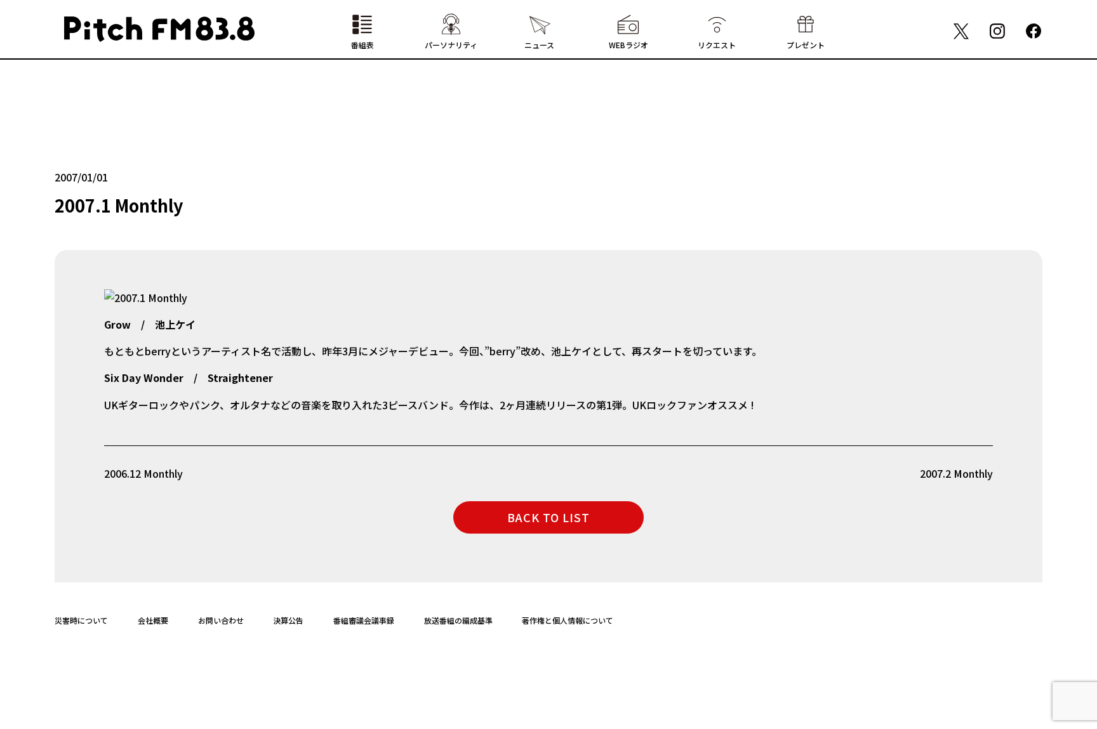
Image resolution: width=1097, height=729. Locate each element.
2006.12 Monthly (143, 473)
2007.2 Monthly (956, 473)
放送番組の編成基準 (458, 620)
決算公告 (288, 620)
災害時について (81, 620)
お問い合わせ (221, 620)
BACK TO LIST (548, 517)
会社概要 (153, 620)
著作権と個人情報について (567, 620)
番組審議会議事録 (363, 620)
